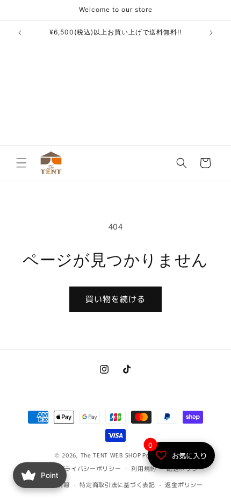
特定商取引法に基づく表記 (117, 484)
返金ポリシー (184, 484)
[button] (21, 163)
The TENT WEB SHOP (111, 454)
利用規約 (143, 468)
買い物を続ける (115, 298)
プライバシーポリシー (90, 468)
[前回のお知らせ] (20, 33)
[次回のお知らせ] (211, 33)
